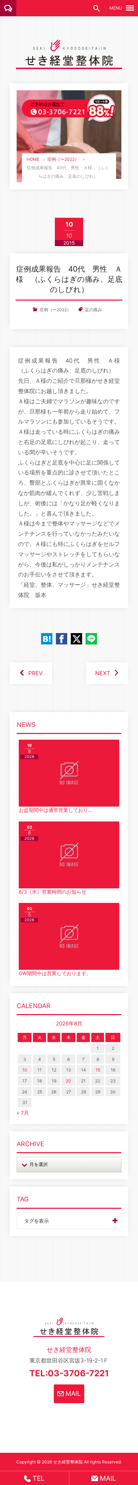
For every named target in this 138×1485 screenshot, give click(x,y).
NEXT (102, 673)
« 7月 (23, 1113)
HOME (33, 159)
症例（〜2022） (63, 159)
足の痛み (93, 309)
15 (98, 1069)
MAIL (72, 1393)
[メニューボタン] (130, 8)
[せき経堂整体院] (69, 63)
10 (24, 1069)
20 (68, 1080)
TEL (38, 1478)
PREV (35, 673)
